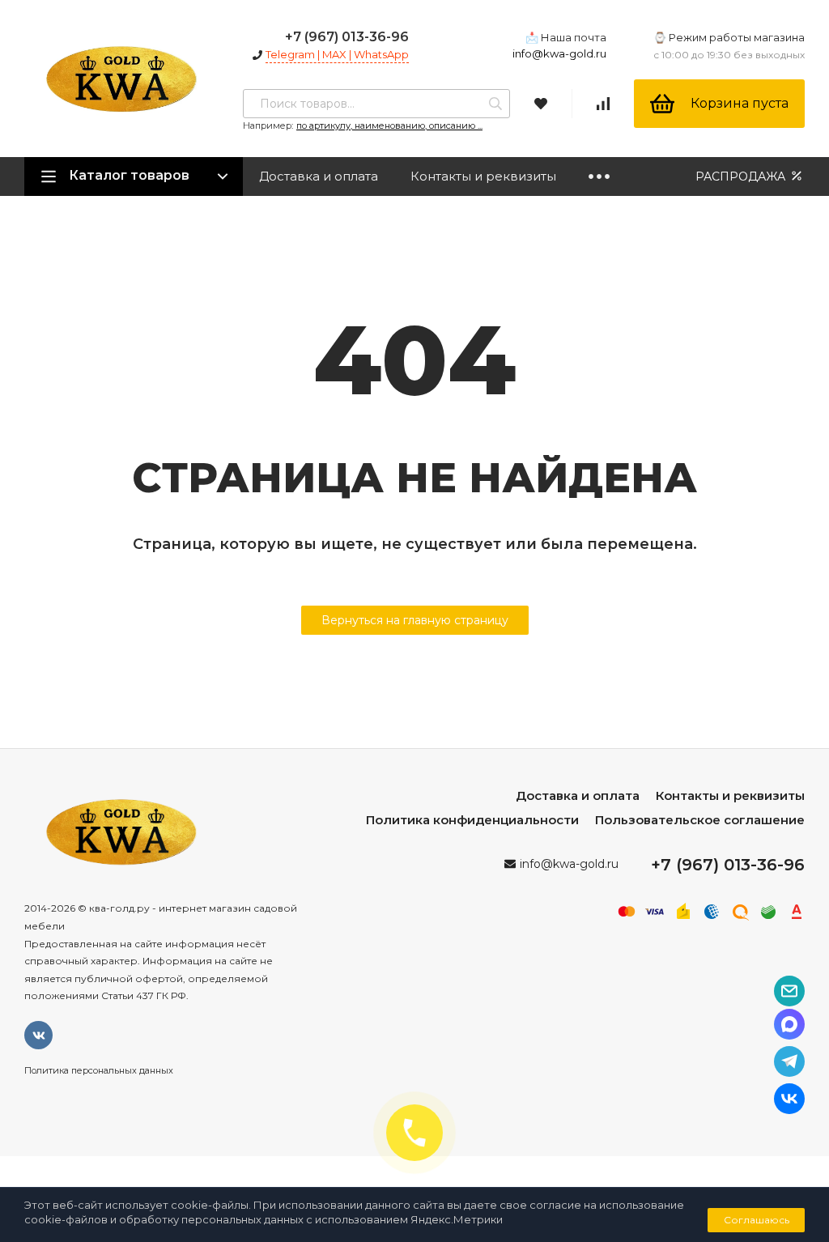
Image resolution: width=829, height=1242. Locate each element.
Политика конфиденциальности (472, 819)
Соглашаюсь (756, 1220)
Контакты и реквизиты (483, 176)
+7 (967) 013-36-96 (347, 37)
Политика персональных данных (98, 1070)
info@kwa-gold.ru (559, 53)
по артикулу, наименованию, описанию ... (389, 125)
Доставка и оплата (318, 176)
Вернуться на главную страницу (414, 620)
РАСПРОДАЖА (742, 176)
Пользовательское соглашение (700, 819)
